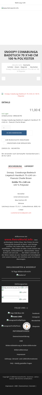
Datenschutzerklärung (21, 336)
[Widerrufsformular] (21, 275)
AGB (21, 341)
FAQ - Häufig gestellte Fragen (21, 363)
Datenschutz (23, 386)
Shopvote (36, 326)
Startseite (26, 65)
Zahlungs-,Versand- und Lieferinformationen (21, 359)
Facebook (36, 313)
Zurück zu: (11, 148)
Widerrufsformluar (21, 350)
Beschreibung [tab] (15, 166)
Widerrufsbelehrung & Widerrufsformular (21, 345)
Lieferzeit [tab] (28, 166)
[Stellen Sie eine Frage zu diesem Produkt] (30, 132)
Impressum (21, 354)
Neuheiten (34, 67)
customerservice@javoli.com (21, 213)
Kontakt (32, 386)
